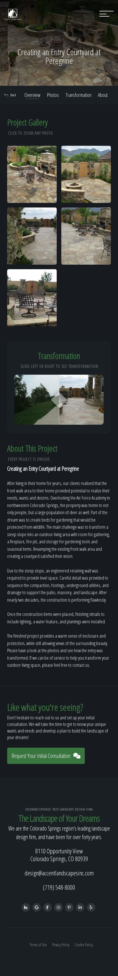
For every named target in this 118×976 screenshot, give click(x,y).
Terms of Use (38, 944)
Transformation (78, 94)
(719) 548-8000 (59, 887)
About (103, 94)
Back (13, 94)
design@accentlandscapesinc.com (59, 873)
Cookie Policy (83, 944)
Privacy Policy (60, 944)
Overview (32, 94)
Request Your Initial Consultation (40, 756)
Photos (53, 94)
